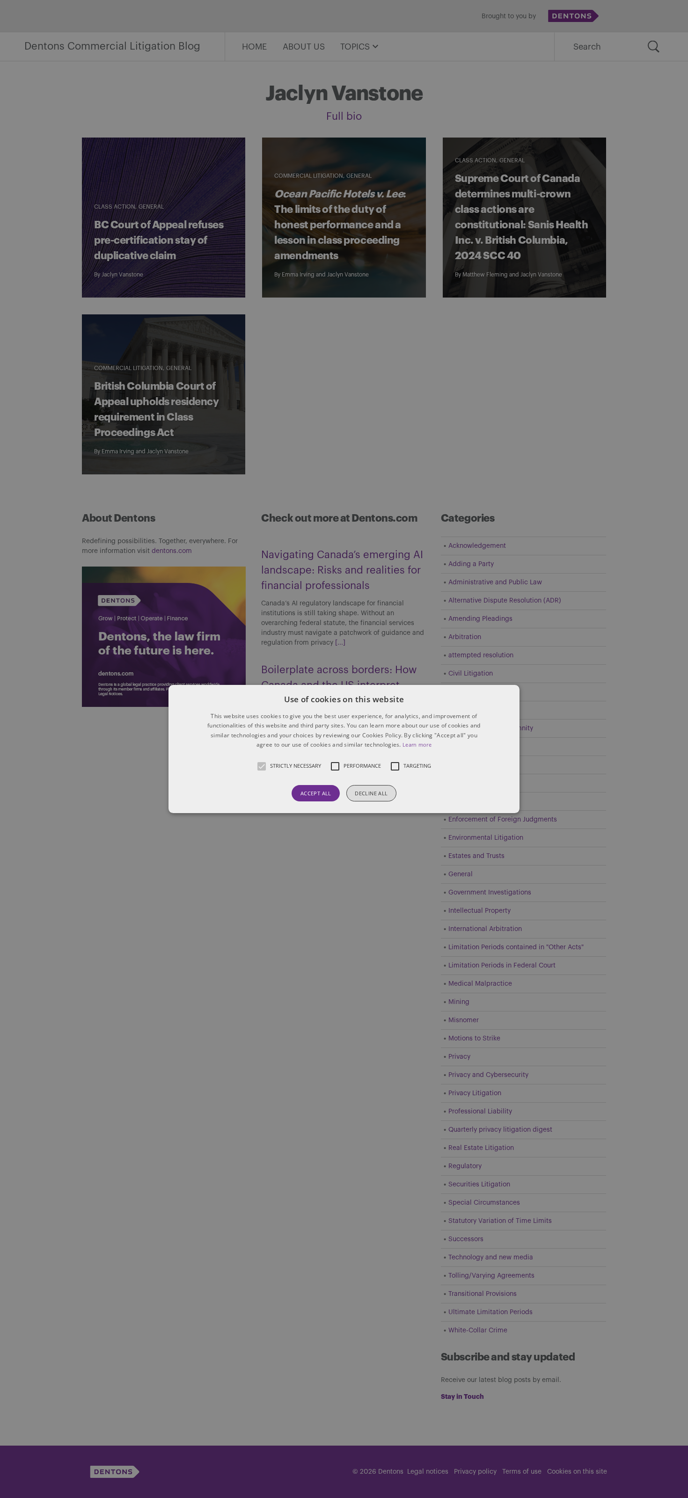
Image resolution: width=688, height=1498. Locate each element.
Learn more (417, 744)
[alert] (344, 749)
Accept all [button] (315, 793)
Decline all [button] (371, 793)
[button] (344, 749)
